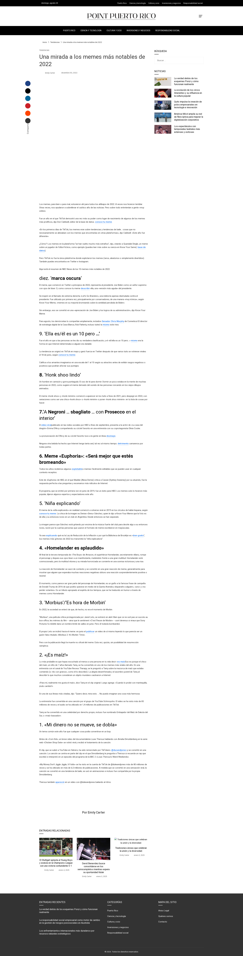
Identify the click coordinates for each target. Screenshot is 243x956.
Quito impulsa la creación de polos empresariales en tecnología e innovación (188, 104)
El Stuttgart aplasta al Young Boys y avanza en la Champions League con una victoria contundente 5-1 (56, 863)
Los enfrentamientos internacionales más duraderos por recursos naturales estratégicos (66, 932)
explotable (77, 469)
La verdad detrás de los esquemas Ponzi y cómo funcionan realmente (186, 81)
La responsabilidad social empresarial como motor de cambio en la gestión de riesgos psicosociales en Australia (69, 921)
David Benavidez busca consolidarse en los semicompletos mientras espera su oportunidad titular (93, 867)
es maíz (121, 661)
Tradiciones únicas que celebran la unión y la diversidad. (131, 849)
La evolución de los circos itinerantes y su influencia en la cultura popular (188, 93)
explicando (51, 535)
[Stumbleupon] (28, 113)
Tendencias (44, 50)
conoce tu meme (103, 222)
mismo (106, 324)
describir (85, 288)
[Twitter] (28, 91)
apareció (59, 782)
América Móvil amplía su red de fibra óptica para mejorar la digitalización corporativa (188, 117)
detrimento (123, 443)
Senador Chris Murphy (113, 321)
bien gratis (138, 535)
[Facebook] (28, 83)
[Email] (28, 120)
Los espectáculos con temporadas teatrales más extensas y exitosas (187, 129)
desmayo (110, 436)
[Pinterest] (28, 106)
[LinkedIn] (28, 98)
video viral (46, 425)
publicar (90, 631)
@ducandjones (118, 750)
